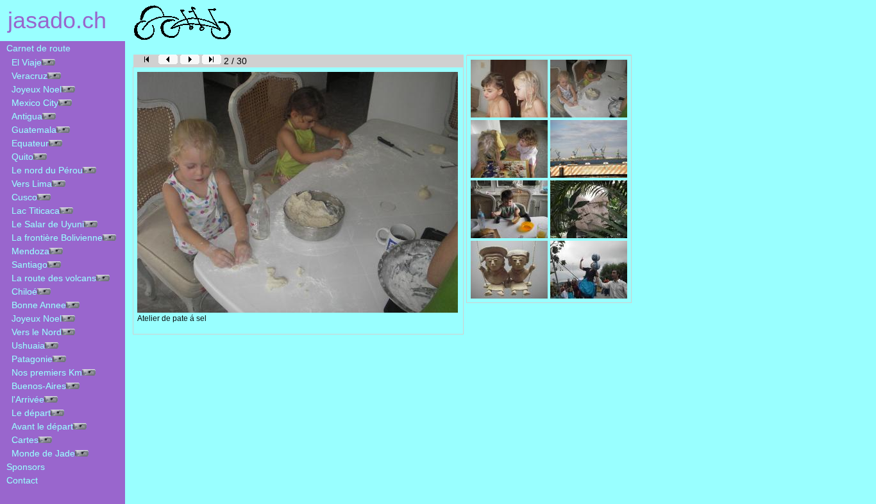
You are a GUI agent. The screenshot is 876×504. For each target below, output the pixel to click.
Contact (19, 480)
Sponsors (23, 467)
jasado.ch (53, 20)
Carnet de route (36, 48)
